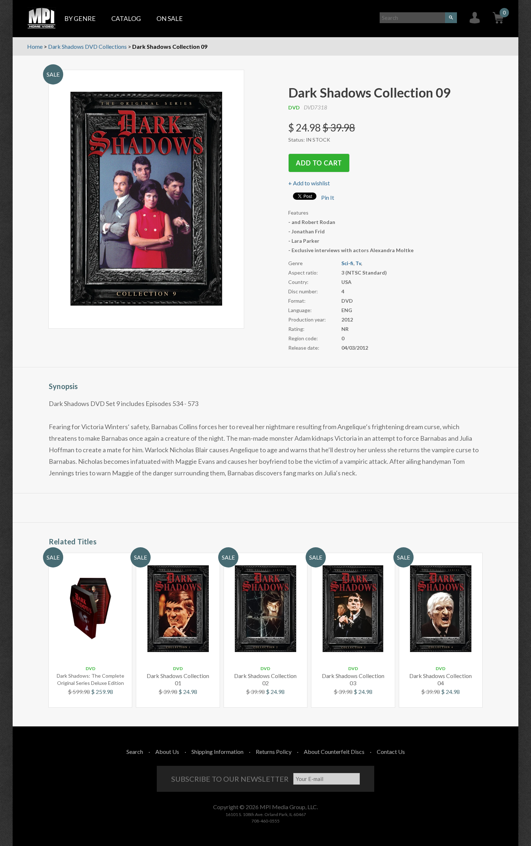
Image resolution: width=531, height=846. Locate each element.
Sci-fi (347, 263)
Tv (358, 263)
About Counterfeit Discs (334, 751)
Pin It (327, 197)
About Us (167, 751)
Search (134, 751)
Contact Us (391, 751)
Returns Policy (274, 751)
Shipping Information (217, 751)
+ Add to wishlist (309, 183)
